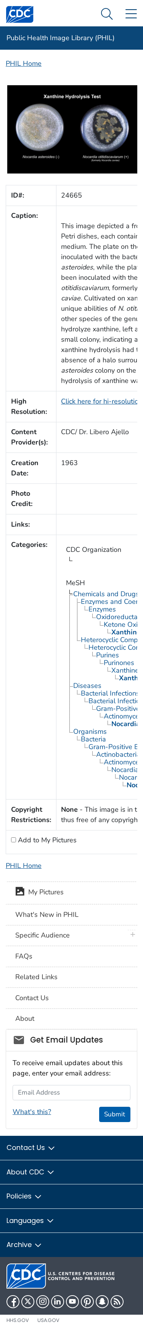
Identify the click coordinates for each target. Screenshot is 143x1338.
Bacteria (93, 739)
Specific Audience (42, 935)
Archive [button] (20, 1244)
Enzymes (102, 609)
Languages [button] (26, 1220)
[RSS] (117, 1301)
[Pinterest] (87, 1301)
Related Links (36, 976)
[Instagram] (42, 1301)
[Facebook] (12, 1301)
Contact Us (32, 997)
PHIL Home (24, 63)
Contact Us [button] (26, 1147)
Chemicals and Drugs (106, 593)
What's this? (32, 1111)
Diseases (87, 685)
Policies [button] (20, 1196)
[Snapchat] (102, 1301)
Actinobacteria (118, 754)
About (24, 1018)
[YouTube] (72, 1301)
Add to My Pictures (46, 840)
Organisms (90, 731)
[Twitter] (27, 1301)
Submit (114, 1114)
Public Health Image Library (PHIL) (60, 37)
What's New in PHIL (47, 914)
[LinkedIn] (57, 1301)
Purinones (119, 662)
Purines (107, 655)
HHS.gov (17, 1320)
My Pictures (44, 892)
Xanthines (126, 670)
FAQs (23, 956)
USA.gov (48, 1320)
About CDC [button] (26, 1172)
